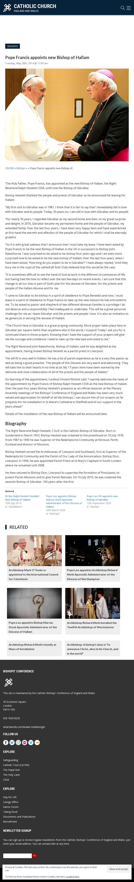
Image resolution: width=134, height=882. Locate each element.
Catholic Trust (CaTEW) (16, 765)
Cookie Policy (72, 876)
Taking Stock (10, 811)
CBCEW (9, 168)
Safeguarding (10, 760)
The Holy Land (11, 774)
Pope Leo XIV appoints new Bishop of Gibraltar (102, 497)
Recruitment (10, 821)
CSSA (6, 779)
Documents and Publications (19, 816)
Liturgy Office (10, 802)
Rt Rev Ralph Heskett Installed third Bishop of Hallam (22, 497)
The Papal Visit (11, 770)
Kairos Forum (10, 807)
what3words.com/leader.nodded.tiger (24, 727)
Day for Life (10, 797)
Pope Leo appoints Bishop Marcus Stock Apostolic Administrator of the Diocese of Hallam (64, 501)
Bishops (12, 46)
